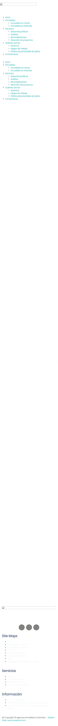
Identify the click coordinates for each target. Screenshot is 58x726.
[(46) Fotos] (3, 287)
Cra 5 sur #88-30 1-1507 (14, 439)
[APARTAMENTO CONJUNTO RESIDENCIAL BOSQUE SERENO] (29, 126)
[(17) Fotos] (3, 548)
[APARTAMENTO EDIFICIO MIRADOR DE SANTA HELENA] (29, 202)
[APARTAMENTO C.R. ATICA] (29, 341)
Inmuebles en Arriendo (21, 26)
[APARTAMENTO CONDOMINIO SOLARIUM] (29, 533)
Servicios (9, 28)
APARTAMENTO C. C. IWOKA (26, 431)
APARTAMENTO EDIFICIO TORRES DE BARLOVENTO (26, 300)
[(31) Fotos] (3, 421)
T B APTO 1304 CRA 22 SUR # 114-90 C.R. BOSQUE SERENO (29, 172)
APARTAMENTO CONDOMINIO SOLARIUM (20, 561)
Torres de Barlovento (12, 312)
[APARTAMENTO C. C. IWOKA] (29, 405)
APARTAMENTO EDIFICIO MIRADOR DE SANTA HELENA (28, 231)
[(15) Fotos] (3, 485)
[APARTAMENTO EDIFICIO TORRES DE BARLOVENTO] (29, 271)
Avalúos (14, 34)
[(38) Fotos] (3, 357)
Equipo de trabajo (19, 48)
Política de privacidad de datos (25, 51)
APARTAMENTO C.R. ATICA (26, 367)
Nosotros (15, 45)
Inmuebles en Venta (20, 23)
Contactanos (11, 54)
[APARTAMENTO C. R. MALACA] (29, 469)
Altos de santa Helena (13, 242)
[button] (29, 59)
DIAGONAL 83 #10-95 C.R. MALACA (18, 503)
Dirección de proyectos (22, 40)
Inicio (7, 17)
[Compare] (7, 142)
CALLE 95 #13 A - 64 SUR (14, 375)
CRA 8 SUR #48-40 (12, 573)
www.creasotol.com (16, 720)
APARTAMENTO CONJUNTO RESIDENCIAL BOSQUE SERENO (28, 158)
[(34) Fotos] (3, 218)
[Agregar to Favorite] (5, 142)
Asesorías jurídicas (19, 31)
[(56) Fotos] (3, 142)
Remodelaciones (19, 37)
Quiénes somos (12, 43)
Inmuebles (10, 20)
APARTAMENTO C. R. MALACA (26, 495)
